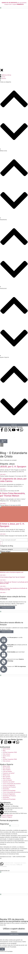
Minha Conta (6, 766)
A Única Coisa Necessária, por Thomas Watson (12, 494)
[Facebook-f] (2, 742)
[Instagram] (6, 742)
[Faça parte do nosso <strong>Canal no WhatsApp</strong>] (3, 662)
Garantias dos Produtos (9, 787)
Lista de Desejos (7, 771)
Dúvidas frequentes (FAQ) (10, 752)
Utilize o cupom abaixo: (14, 928)
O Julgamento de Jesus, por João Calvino (13, 479)
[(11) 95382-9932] (2, 805)
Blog (4, 750)
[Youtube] (9, 742)
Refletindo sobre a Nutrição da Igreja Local (11, 572)
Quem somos (6, 749)
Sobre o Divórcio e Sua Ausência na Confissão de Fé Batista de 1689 (13, 589)
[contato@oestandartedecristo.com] (2, 809)
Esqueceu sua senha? (8, 773)
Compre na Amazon (7, 631)
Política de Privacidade (9, 790)
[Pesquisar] (1, 542)
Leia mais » (3, 474)
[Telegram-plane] (13, 742)
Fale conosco (6, 754)
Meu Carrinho (6, 768)
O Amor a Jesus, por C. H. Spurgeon (12, 525)
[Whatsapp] (17, 742)
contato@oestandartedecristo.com (13, 808)
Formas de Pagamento (9, 785)
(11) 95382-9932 (8, 804)
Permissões (6, 788)
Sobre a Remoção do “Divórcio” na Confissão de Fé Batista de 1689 (14, 582)
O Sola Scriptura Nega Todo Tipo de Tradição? (12, 577)
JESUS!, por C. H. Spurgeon (13, 466)
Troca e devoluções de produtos (12, 783)
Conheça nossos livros (7, 607)
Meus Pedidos (6, 769)
